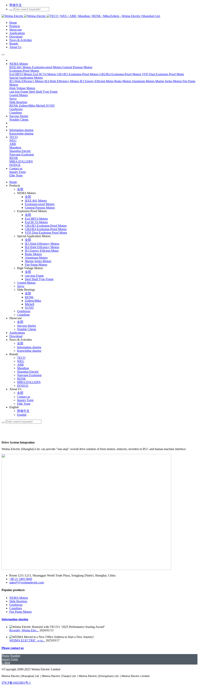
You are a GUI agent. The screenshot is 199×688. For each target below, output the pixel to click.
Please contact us (13, 648)
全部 (20, 189)
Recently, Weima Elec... (24, 630)
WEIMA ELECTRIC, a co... (27, 640)
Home (13, 182)
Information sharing (15, 619)
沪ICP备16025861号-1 (16, 682)
